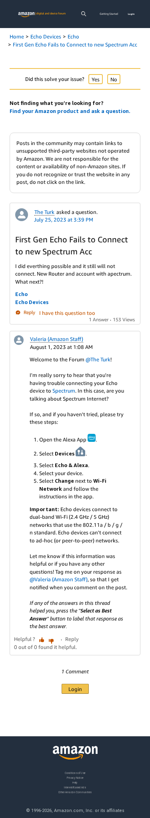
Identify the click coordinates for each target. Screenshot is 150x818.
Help (75, 782)
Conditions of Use (75, 773)
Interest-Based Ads (75, 787)
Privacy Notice (75, 777)
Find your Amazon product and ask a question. (70, 111)
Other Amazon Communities (74, 792)
